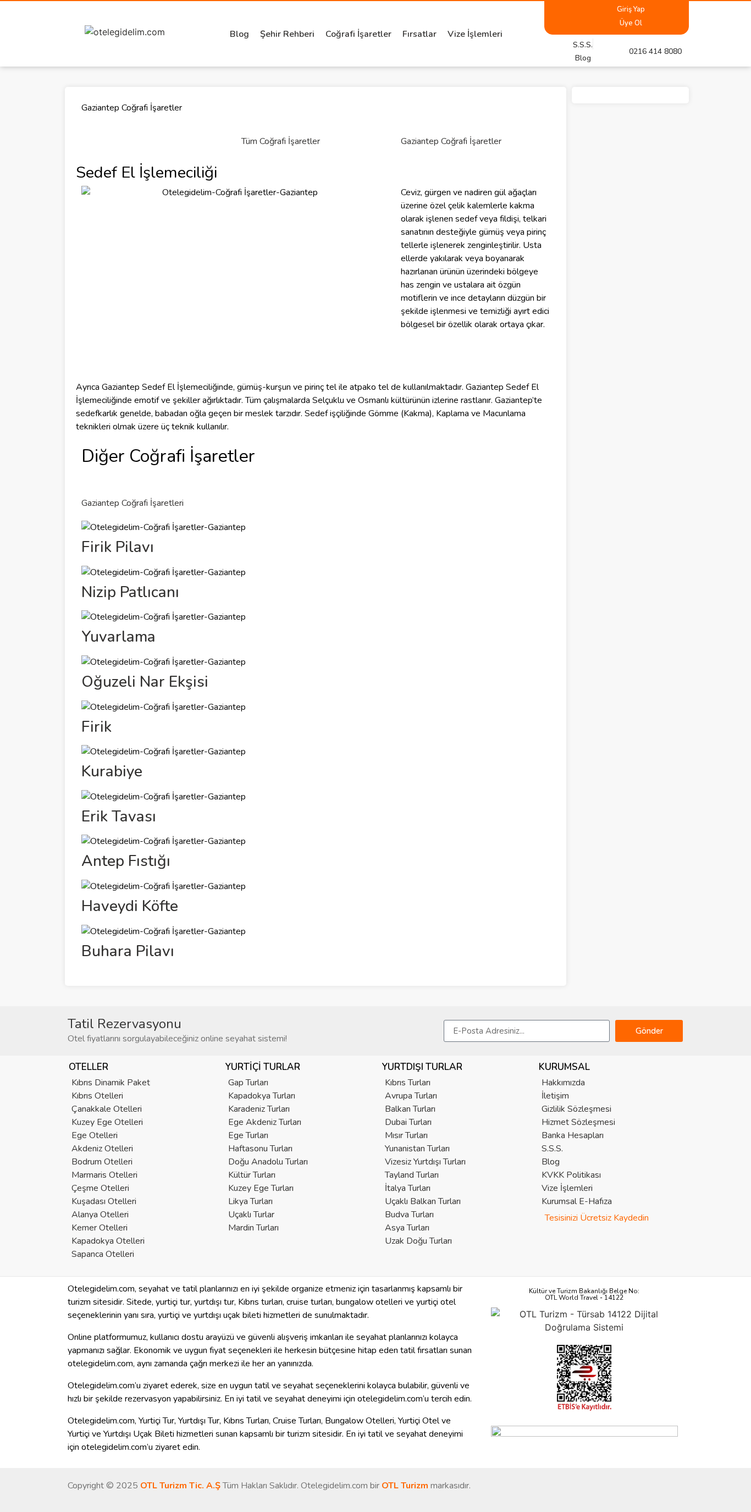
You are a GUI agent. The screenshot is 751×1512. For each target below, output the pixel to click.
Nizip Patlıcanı (130, 592)
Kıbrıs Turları (407, 1083)
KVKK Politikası (571, 1175)
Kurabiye (111, 771)
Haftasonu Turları (260, 1149)
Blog (239, 34)
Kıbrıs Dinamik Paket (110, 1083)
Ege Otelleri (94, 1135)
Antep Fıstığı (125, 861)
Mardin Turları (253, 1228)
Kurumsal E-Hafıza (577, 1201)
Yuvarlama (118, 636)
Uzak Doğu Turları (418, 1241)
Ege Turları (248, 1135)
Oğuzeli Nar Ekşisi (144, 681)
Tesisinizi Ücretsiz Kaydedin (597, 1218)
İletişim (555, 1096)
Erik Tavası (118, 816)
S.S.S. (552, 1149)
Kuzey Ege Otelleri (107, 1122)
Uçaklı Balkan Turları (423, 1201)
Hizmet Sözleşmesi (578, 1122)
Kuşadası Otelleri (103, 1201)
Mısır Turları (406, 1135)
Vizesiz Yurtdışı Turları (425, 1162)
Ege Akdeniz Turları (264, 1122)
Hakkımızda (563, 1083)
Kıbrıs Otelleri (97, 1096)
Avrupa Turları (411, 1096)
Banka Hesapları (573, 1135)
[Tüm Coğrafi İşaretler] (255, 117)
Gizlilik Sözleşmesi (576, 1109)
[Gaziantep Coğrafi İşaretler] (414, 117)
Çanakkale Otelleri (106, 1109)
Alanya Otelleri (100, 1215)
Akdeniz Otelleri (102, 1149)
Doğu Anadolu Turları (268, 1162)
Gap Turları (248, 1083)
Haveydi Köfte (129, 906)
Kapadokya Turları (261, 1096)
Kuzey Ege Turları (261, 1188)
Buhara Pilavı (127, 951)
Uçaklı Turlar (251, 1215)
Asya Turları (407, 1228)
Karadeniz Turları (259, 1109)
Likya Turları (250, 1201)
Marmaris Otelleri (104, 1175)
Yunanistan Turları (417, 1149)
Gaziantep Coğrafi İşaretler (451, 141)
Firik (96, 726)
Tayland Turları (412, 1175)
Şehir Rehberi (287, 34)
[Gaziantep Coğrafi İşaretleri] (95, 479)
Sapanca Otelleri (102, 1254)
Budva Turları (409, 1215)
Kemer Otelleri (99, 1228)
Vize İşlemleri (475, 34)
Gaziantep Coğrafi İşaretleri (132, 503)
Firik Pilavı (117, 547)
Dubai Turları (408, 1122)
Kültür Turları (251, 1175)
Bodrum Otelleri (101, 1162)
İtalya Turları (407, 1188)
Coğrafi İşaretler (358, 34)
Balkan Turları (410, 1109)
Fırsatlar (419, 34)
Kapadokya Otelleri (108, 1241)
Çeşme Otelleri (100, 1188)
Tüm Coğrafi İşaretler (280, 141)
